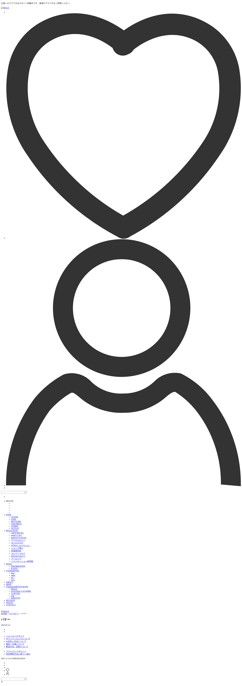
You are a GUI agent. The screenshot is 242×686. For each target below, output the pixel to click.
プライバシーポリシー (16, 651)
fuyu (13, 580)
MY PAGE (10, 600)
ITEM (8, 515)
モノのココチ (17, 543)
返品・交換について (15, 644)
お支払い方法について (16, 641)
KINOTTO (15, 598)
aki (12, 578)
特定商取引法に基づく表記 (18, 654)
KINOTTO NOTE (18, 538)
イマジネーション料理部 (22, 561)
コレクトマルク (18, 553)
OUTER (14, 517)
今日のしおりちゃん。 (21, 545)
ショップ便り (17, 548)
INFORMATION (18, 566)
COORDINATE (12, 571)
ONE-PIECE (16, 524)
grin (12, 596)
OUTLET (15, 528)
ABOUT (9, 582)
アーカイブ (16, 559)
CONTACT (11, 605)
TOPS (13, 519)
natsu (13, 575)
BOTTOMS (16, 521)
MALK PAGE (12, 531)
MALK (14, 589)
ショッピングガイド (15, 636)
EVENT (14, 568)
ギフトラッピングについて (18, 639)
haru (13, 573)
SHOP (8, 584)
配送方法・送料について (17, 647)
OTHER (14, 526)
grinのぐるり (16, 535)
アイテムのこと (18, 540)
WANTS (9, 603)
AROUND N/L (17, 533)
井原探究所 (16, 551)
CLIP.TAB (15, 593)
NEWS (9, 564)
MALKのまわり (18, 556)
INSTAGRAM (22, 587)
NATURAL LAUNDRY (21, 591)
